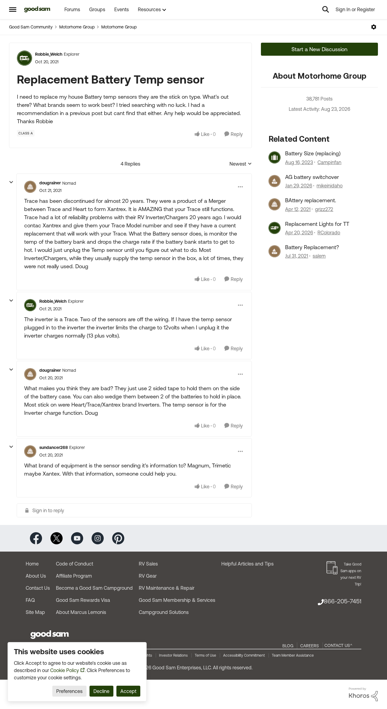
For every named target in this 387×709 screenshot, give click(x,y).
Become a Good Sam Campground (94, 588)
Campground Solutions (164, 612)
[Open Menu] (373, 27)
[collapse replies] (11, 182)
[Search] (325, 9)
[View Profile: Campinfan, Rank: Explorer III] (274, 157)
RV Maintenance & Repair (166, 588)
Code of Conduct (74, 563)
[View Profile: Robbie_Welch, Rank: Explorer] (24, 58)
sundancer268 (53, 447)
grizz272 (324, 209)
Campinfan (329, 162)
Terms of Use (205, 655)
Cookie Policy (64, 670)
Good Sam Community (31, 27)
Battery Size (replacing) (312, 153)
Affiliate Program (74, 576)
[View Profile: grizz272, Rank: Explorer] (274, 204)
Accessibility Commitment (244, 655)
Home (32, 563)
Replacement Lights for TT (317, 224)
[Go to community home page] (37, 9)
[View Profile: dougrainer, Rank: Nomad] (30, 187)
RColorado (328, 232)
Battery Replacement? (312, 247)
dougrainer (50, 182)
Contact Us (38, 588)
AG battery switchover (312, 177)
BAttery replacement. (310, 200)
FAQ (30, 600)
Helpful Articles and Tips (247, 563)
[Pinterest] (118, 538)
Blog (287, 645)
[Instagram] (97, 538)
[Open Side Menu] (12, 9)
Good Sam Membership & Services (177, 600)
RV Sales (148, 563)
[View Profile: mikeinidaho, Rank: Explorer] (274, 181)
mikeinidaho (330, 185)
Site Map (35, 612)
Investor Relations (173, 655)
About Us (36, 576)
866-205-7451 (342, 601)
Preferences (69, 691)
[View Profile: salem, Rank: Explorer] (274, 251)
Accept (128, 691)
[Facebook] (36, 538)
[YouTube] (77, 538)
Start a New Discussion (319, 49)
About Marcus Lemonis (81, 612)
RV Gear (148, 576)
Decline (101, 691)
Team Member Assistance (293, 655)
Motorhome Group (77, 27)
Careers (309, 645)
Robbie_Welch (48, 54)
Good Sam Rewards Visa (83, 600)
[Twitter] (56, 538)
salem (319, 256)
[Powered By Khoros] (363, 694)
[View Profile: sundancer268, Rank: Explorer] (30, 451)
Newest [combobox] (240, 164)
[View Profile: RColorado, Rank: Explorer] (274, 228)
